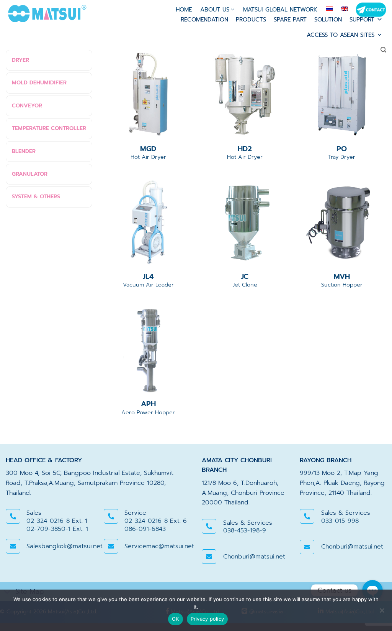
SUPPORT (362, 19)
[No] (381, 612)
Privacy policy (207, 619)
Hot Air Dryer (148, 152)
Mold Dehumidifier (39, 83)
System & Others (36, 197)
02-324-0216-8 (48, 521)
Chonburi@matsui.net (254, 556)
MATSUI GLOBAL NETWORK (280, 9)
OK (175, 619)
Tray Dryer (341, 152)
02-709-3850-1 (48, 529)
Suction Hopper (342, 280)
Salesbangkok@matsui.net (64, 546)
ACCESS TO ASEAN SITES (340, 35)
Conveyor (27, 106)
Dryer (20, 60)
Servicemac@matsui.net (159, 546)
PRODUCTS (251, 19)
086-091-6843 (145, 529)
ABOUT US (214, 9)
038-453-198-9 (244, 530)
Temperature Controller (49, 128)
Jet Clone (245, 280)
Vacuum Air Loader (148, 280)
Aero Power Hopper (148, 407)
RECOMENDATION (204, 19)
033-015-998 (340, 521)
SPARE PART (290, 19)
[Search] (383, 50)
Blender (24, 151)
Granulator (29, 174)
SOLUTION (328, 19)
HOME (184, 9)
